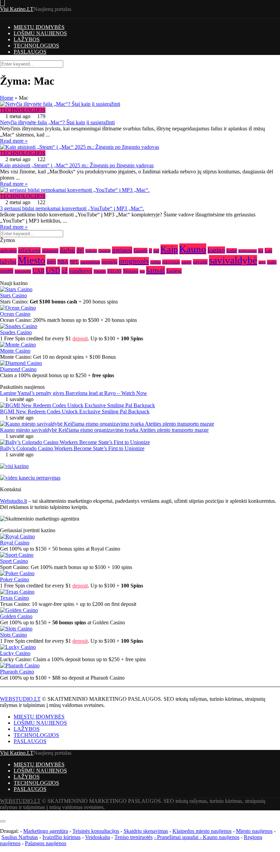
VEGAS (114, 271)
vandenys (80, 271)
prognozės (134, 261)
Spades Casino (16, 332)
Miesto (31, 260)
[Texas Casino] (17, 592)
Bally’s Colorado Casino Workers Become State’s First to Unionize (72, 448)
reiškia (155, 262)
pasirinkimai (90, 262)
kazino (216, 250)
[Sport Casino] (16, 555)
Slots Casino (13, 635)
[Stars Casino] (16, 289)
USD (53, 270)
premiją (109, 262)
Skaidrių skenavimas (146, 831)
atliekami (29, 250)
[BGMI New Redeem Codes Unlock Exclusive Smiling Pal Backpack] (77, 405)
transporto (23, 271)
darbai (67, 250)
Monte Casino (15, 351)
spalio (272, 262)
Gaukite (104, 251)
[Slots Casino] (16, 628)
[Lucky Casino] (18, 647)
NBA (62, 262)
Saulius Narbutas (19, 837)
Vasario (100, 271)
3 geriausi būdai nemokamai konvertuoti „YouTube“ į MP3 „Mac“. (72, 208)
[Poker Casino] (17, 573)
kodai (231, 250)
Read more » (14, 141)
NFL (74, 262)
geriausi (122, 250)
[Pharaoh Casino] (20, 665)
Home (6, 98)
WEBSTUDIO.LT (20, 699)
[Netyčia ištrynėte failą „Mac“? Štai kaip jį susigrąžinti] (140, 104)
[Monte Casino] (18, 344)
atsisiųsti (50, 250)
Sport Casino (14, 561)
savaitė (200, 262)
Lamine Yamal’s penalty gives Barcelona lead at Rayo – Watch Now (73, 393)
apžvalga (8, 250)
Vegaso (130, 271)
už (64, 270)
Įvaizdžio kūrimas (61, 837)
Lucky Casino (15, 653)
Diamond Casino (18, 369)
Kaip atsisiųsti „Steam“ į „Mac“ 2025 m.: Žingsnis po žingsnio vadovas (77, 165)
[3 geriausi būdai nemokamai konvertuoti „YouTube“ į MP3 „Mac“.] (140, 190)
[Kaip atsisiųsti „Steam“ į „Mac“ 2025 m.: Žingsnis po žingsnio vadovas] (140, 147)
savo (262, 262)
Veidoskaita (97, 837)
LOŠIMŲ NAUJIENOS (40, 33)
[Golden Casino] (19, 610)
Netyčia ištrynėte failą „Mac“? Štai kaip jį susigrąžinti (57, 122)
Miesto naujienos (254, 831)
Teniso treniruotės (133, 837)
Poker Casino (14, 579)
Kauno (192, 248)
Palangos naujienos (45, 843)
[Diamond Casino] (21, 363)
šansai (155, 270)
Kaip (169, 249)
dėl (80, 250)
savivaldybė (233, 260)
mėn (51, 262)
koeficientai (247, 251)
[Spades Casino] (18, 326)
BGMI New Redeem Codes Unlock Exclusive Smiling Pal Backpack (75, 411)
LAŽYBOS (27, 39)
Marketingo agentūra (45, 831)
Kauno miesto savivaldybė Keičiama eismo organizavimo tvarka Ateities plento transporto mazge (104, 430)
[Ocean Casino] (18, 308)
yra (142, 271)
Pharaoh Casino (17, 671)
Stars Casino (13, 295)
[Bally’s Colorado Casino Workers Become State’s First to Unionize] (75, 442)
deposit (80, 338)
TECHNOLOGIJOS (36, 45)
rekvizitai (171, 262)
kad (156, 250)
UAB (38, 271)
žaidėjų (174, 271)
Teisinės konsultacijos (95, 831)
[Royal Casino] (17, 536)
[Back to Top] (2, 813)
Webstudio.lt (13, 501)
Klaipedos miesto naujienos (202, 831)
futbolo (91, 251)
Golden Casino (16, 616)
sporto (6, 271)
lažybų (8, 261)
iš (150, 250)
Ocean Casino (15, 314)
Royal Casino (14, 542)
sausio (186, 262)
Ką (260, 250)
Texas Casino (14, 598)
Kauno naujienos (221, 837)
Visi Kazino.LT (16, 9)
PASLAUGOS (30, 52)
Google (141, 250)
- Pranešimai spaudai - (178, 837)
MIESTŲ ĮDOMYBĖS (39, 27)
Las (268, 250)
